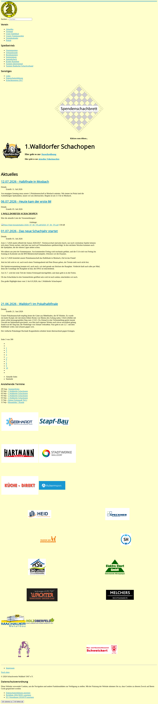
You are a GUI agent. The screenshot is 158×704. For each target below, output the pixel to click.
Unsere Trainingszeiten (15, 36)
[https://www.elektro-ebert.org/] (115, 567)
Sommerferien (13, 389)
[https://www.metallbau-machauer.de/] (13, 621)
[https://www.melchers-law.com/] (120, 595)
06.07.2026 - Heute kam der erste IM (26, 201)
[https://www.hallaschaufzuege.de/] (126, 539)
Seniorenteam (11, 57)
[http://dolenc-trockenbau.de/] (24, 649)
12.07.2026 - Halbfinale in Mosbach (25, 181)
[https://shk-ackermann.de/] (52, 485)
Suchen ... (5, 19)
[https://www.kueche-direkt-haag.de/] (19, 485)
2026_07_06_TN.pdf (50, 225)
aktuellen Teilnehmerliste (49, 159)
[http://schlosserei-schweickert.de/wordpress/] (102, 649)
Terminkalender (12, 38)
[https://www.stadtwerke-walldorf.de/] (57, 453)
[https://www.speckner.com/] (117, 514)
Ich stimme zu (7, 702)
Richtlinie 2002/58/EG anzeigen (18, 695)
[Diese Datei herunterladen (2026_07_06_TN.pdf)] (21, 225)
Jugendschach (11, 59)
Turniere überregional (14, 64)
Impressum (10, 668)
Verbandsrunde (12, 53)
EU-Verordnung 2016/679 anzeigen (20, 697)
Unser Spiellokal (12, 34)
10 (7, 368)
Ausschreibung (48, 154)
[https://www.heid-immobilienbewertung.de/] (39, 514)
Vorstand (9, 31)
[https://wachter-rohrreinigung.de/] (42, 594)
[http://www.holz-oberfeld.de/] (40, 621)
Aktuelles (9, 29)
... (6, 357)
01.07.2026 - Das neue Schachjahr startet (29, 231)
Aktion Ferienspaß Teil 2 (17, 400)
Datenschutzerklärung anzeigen (18, 693)
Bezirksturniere (12, 55)
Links (8, 76)
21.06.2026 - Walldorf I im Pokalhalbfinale (29, 304)
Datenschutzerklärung (14, 78)
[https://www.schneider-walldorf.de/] (36, 567)
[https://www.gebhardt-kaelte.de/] (19, 421)
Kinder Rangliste (12, 61)
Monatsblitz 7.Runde (16, 402)
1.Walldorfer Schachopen (18, 391)
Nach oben (5, 672)
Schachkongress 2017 (14, 80)
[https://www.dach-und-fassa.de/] (19, 453)
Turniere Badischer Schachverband (19, 66)
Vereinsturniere (12, 50)
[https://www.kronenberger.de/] (48, 539)
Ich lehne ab (18, 702)
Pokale (8, 40)
